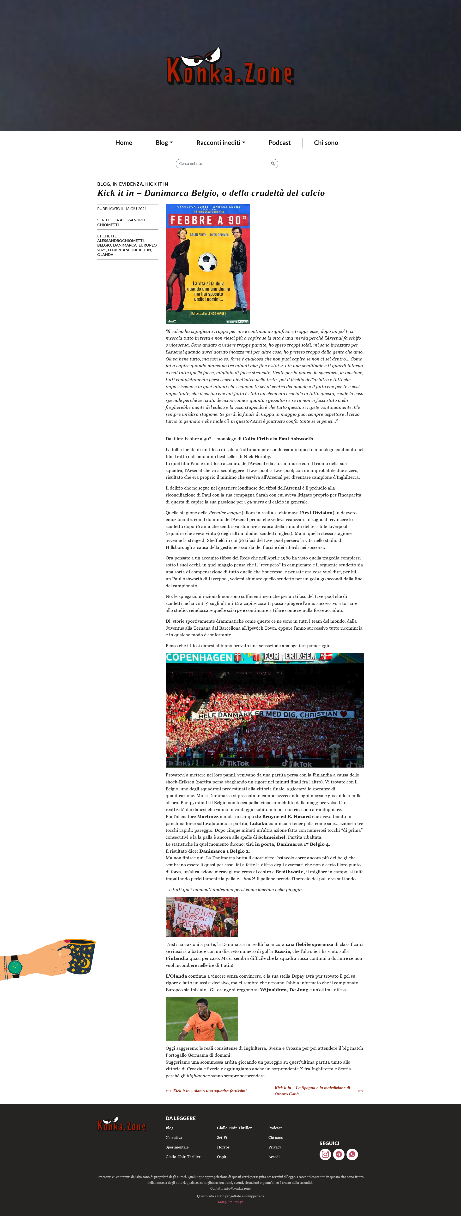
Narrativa (174, 1137)
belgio (104, 245)
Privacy (274, 1147)
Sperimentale (177, 1147)
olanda (105, 255)
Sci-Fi (222, 1137)
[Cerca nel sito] (273, 163)
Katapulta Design (230, 1202)
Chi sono (326, 143)
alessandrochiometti (120, 241)
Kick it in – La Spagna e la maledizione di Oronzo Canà (312, 1090)
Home (123, 143)
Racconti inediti (218, 143)
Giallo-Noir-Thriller (183, 1156)
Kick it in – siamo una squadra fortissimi (210, 1090)
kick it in (141, 250)
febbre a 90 (119, 250)
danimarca (125, 245)
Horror (223, 1147)
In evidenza (128, 184)
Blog (162, 143)
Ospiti (222, 1156)
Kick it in (157, 184)
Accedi (274, 1156)
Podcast (280, 143)
